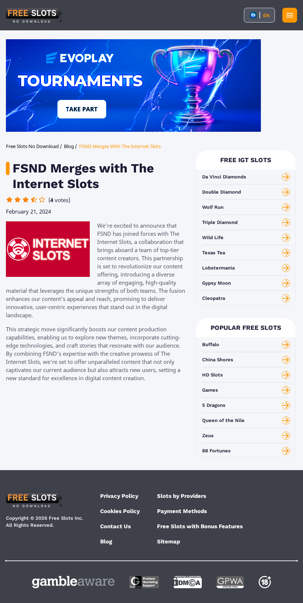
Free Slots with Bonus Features (200, 526)
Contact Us (115, 526)
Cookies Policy (120, 511)
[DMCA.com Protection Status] (188, 582)
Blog (106, 541)
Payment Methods (182, 511)
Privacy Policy (119, 496)
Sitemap (168, 541)
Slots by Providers (181, 496)
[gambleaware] (73, 582)
